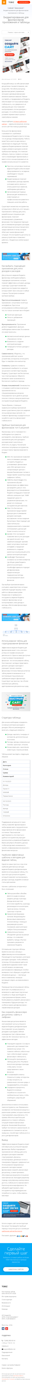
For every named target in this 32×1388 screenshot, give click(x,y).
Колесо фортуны (7, 1368)
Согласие (11, 1379)
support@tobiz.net (9, 1349)
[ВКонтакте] (18, 1235)
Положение (5, 1379)
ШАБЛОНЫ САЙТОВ (16, 1269)
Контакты (5, 1359)
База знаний (19, 8)
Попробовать (23, 2)
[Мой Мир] (23, 1235)
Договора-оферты (18, 1375)
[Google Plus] (27, 1235)
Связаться (5, 1346)
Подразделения (7, 1352)
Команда (4, 1309)
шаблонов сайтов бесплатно (12, 1231)
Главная (11, 8)
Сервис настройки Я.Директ (11, 1365)
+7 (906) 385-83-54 (9, 1341)
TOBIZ (11, 2)
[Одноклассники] (21, 1235)
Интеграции (6, 1306)
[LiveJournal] (25, 1235)
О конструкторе (7, 1300)
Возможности (6, 1303)
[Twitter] (19, 1235)
